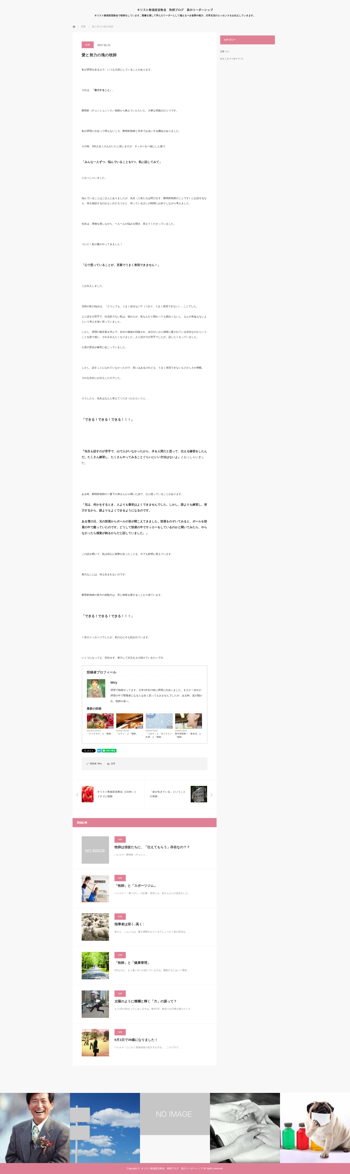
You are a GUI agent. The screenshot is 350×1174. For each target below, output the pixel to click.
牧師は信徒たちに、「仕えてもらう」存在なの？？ (152, 847)
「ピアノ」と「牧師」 (127, 733)
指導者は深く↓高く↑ (129, 924)
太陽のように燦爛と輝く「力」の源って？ (145, 1001)
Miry (100, 763)
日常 (87, 44)
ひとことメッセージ (230, 58)
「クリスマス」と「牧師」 (100, 733)
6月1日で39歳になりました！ (136, 1040)
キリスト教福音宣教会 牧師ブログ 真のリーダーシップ (175, 9)
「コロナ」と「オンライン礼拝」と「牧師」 (159, 735)
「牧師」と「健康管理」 (132, 963)
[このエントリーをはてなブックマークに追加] (99, 751)
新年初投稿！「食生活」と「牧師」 (188, 735)
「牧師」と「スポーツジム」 (135, 885)
